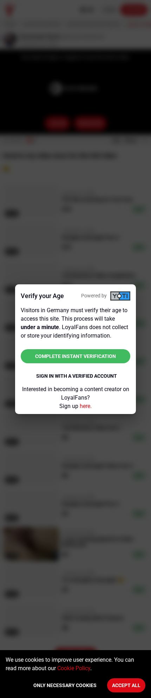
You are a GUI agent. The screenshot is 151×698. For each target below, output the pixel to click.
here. (86, 406)
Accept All (126, 685)
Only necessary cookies (65, 685)
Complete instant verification (75, 356)
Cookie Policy (73, 668)
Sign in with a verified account (76, 376)
